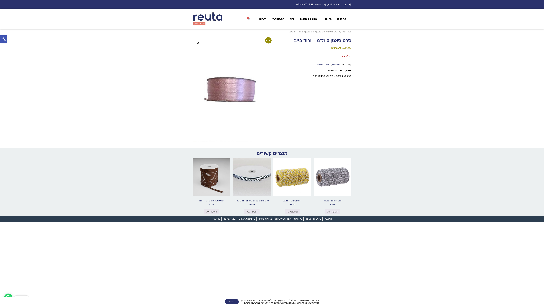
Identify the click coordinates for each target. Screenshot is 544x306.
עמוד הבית (346, 31)
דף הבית (341, 19)
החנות (328, 19)
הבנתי (231, 301)
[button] (3, 39)
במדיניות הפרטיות (252, 303)
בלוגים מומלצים (308, 19)
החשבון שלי (278, 19)
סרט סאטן (321, 31)
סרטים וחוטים (333, 31)
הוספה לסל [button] (332, 212)
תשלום (262, 19)
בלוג (292, 19)
